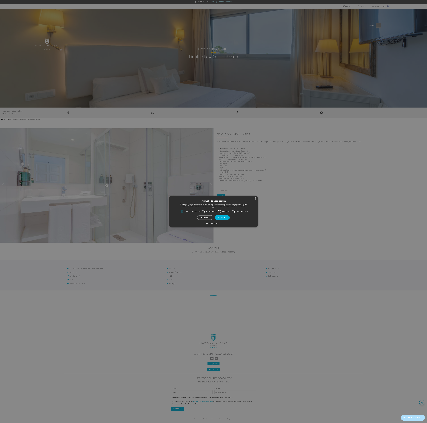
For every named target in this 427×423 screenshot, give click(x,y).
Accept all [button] (222, 217)
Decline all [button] (205, 217)
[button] (213, 223)
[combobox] (255, 198)
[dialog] (213, 211)
